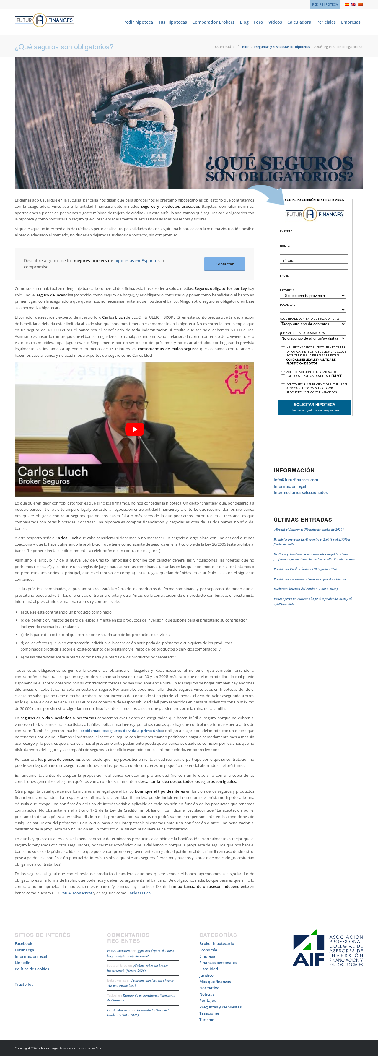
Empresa (207, 956)
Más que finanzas (215, 981)
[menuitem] (323, 4)
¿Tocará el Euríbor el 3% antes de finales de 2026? (309, 529)
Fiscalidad (208, 968)
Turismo (206, 1019)
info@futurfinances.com (296, 479)
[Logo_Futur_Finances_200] (44, 22)
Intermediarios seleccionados (301, 492)
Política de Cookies (32, 968)
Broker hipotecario (216, 943)
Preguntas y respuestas (220, 1007)
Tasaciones (209, 1013)
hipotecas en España (135, 260)
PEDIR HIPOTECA (325, 4)
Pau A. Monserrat (76, 893)
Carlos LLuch (139, 893)
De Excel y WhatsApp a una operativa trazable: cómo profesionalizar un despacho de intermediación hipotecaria (314, 557)
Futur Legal (25, 950)
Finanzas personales (218, 962)
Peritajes (207, 1000)
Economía (208, 950)
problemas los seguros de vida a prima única (121, 730)
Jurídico (206, 975)
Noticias (206, 994)
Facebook (23, 943)
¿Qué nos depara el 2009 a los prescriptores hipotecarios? (141, 953)
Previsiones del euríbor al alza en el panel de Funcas (310, 579)
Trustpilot (24, 984)
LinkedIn (22, 962)
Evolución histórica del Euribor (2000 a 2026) (306, 588)
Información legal (290, 486)
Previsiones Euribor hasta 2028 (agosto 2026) (305, 569)
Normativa (209, 987)
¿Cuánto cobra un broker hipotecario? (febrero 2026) (137, 968)
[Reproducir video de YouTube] (134, 429)
